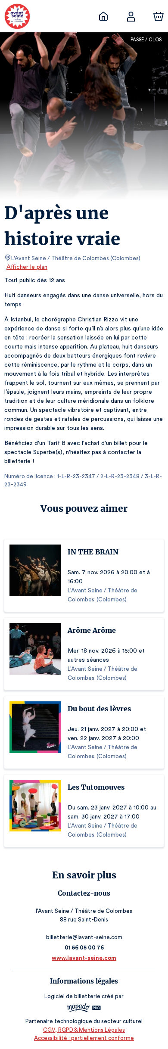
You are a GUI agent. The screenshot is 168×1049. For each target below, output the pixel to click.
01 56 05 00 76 (84, 947)
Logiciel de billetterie (72, 996)
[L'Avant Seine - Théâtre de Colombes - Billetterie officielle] (103, 16)
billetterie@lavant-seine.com (84, 937)
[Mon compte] (131, 16)
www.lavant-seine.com (84, 958)
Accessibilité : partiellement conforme (84, 1038)
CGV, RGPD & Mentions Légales (84, 1030)
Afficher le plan (26, 267)
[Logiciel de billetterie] (84, 1008)
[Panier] (158, 16)
